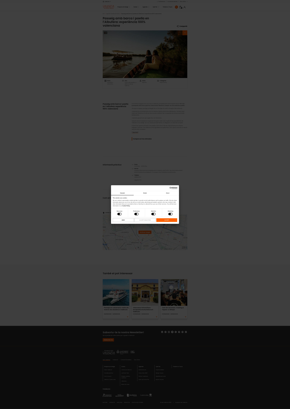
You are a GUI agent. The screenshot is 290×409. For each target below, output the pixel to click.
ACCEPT (166, 220)
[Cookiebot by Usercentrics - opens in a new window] (170, 188)
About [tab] (167, 193)
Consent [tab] (122, 193)
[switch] (136, 214)
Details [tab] (145, 193)
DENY (123, 220)
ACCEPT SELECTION (145, 220)
